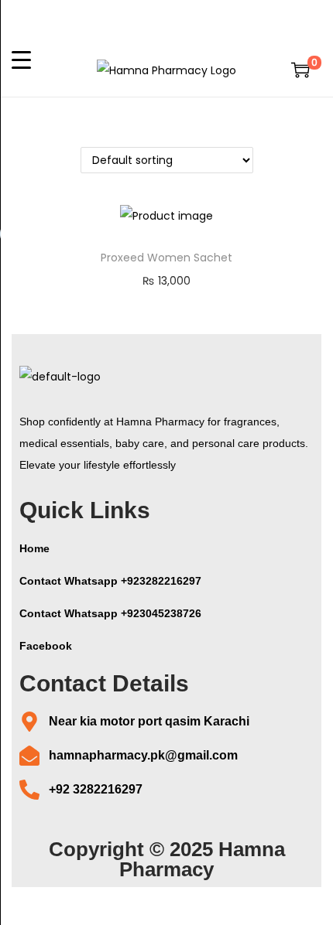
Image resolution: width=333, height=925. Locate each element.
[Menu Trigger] (21, 59)
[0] (300, 69)
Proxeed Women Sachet (166, 257)
